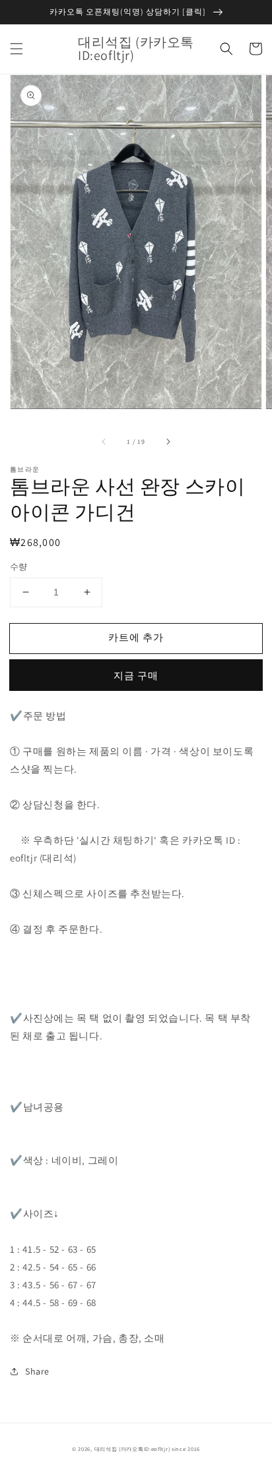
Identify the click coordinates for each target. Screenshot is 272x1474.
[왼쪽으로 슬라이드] (104, 441)
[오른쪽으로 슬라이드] (167, 441)
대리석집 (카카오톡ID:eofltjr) (132, 1448)
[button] (16, 48)
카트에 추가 (136, 637)
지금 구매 (136, 675)
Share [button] (37, 1371)
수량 (19, 566)
